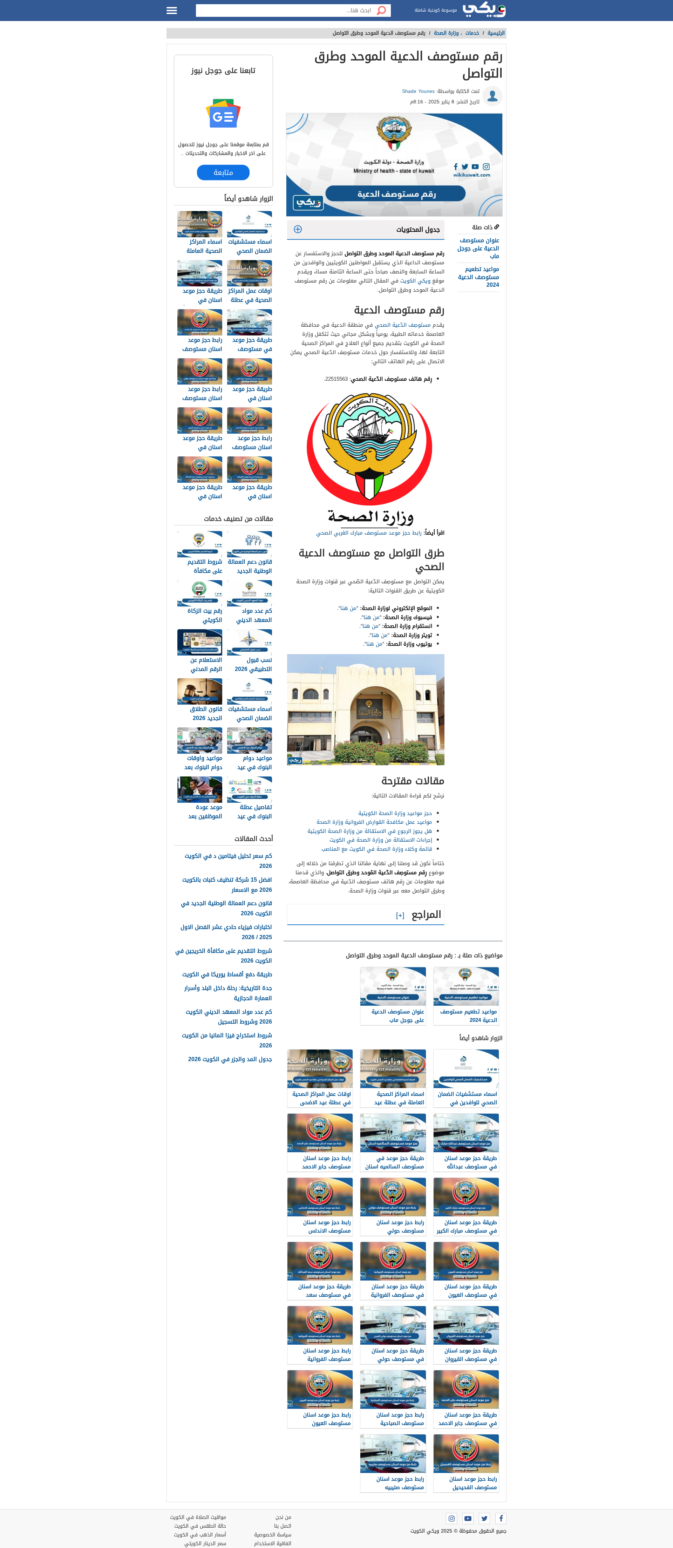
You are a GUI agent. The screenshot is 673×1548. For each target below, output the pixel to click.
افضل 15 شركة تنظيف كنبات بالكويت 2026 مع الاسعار (227, 885)
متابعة (223, 172)
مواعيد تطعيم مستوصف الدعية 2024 (478, 277)
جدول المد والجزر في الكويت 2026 (230, 1059)
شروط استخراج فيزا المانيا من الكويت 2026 (227, 1041)
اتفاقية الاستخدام (272, 1543)
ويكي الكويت (415, 281)
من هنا (348, 608)
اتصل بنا (282, 1526)
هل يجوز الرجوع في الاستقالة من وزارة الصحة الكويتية (369, 831)
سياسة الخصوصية (272, 1534)
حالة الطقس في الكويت (200, 1526)
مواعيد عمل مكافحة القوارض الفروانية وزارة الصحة (374, 822)
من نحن (283, 1517)
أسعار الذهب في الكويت (200, 1534)
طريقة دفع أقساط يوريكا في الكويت (227, 975)
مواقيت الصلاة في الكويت (198, 1517)
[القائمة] (171, 10)
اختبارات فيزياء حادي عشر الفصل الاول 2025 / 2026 (226, 932)
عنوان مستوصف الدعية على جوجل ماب (478, 248)
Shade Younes (418, 91)
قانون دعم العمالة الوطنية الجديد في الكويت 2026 (226, 908)
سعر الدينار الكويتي (205, 1543)
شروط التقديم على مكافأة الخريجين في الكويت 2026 (223, 956)
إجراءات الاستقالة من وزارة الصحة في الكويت (380, 840)
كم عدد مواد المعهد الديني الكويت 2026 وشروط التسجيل (229, 1017)
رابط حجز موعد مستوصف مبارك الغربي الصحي (369, 533)
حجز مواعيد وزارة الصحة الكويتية (395, 813)
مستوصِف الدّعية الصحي (403, 325)
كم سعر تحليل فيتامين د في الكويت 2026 (228, 861)
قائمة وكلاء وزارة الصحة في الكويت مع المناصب (376, 849)
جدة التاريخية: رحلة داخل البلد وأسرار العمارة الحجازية (228, 993)
